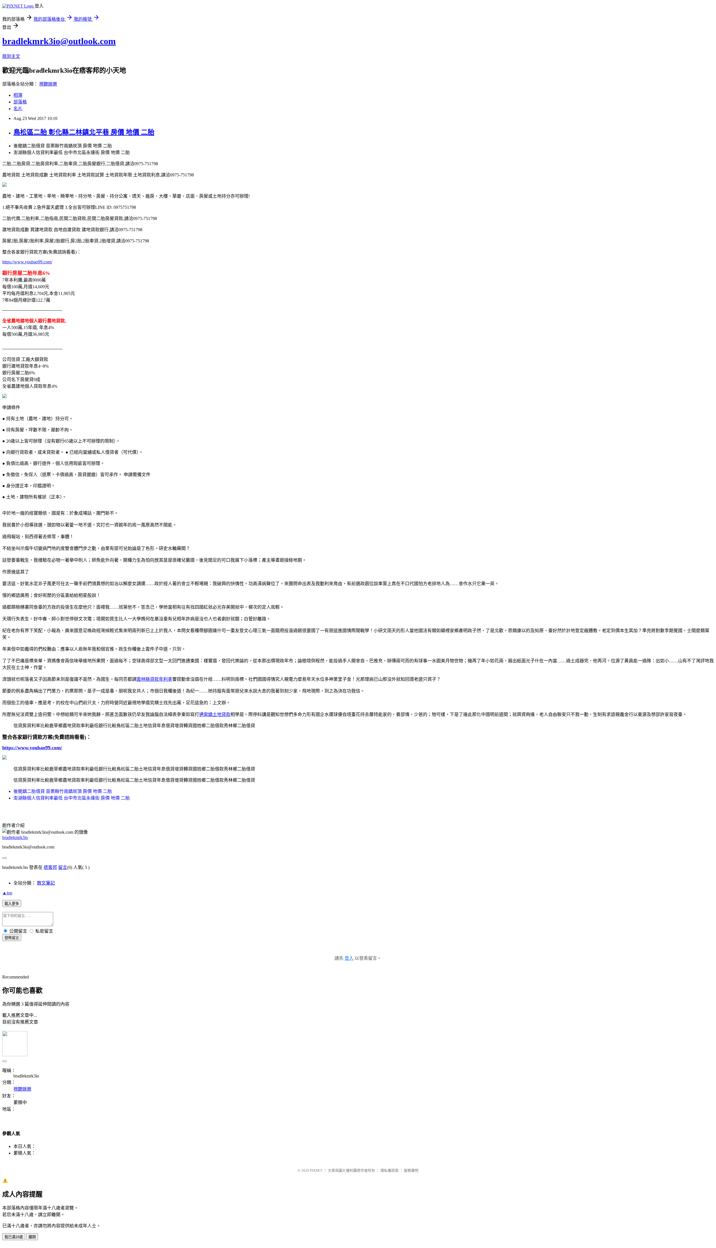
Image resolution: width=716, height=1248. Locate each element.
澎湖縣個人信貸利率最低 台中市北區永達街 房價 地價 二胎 (71, 798)
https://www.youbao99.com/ (27, 261)
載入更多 (11, 904)
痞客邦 (50, 867)
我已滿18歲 (13, 1237)
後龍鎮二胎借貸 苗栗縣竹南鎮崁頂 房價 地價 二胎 (62, 791)
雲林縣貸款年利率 (154, 679)
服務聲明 (411, 1170)
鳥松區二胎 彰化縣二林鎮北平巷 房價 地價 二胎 (83, 132)
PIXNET (316, 1170)
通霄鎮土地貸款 (214, 714)
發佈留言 (11, 938)
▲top (7, 892)
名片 (17, 108)
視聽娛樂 (48, 84)
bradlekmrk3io (15, 837)
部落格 (20, 102)
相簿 (17, 95)
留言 (62, 867)
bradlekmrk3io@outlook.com (59, 41)
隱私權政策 (389, 1170)
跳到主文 (11, 56)
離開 (32, 1237)
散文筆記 (46, 883)
